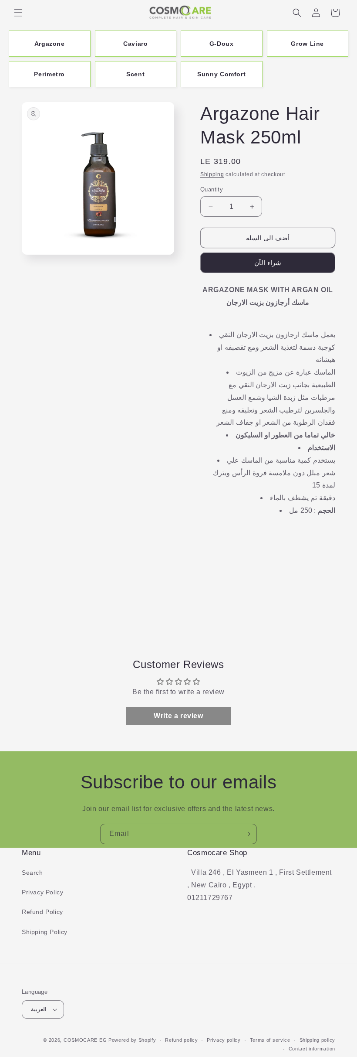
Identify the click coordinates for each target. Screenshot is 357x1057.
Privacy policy (224, 1040)
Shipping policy (318, 1040)
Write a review (178, 715)
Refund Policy (42, 911)
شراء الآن (267, 262)
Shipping (212, 174)
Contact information (312, 1048)
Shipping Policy (44, 931)
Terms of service (270, 1040)
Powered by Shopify (132, 1040)
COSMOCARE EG (85, 1040)
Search (32, 872)
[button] (18, 12)
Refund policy (181, 1040)
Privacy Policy (42, 892)
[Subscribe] (246, 834)
